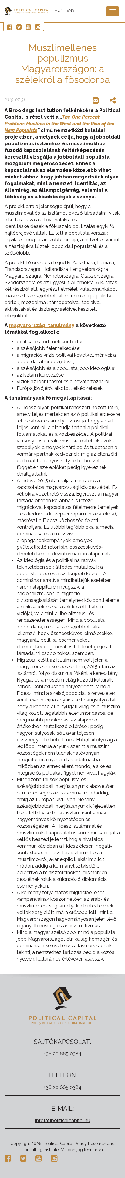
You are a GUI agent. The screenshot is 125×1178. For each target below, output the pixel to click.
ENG (70, 10)
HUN (59, 10)
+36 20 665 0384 (63, 1054)
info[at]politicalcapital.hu (62, 1120)
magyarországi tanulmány (41, 325)
